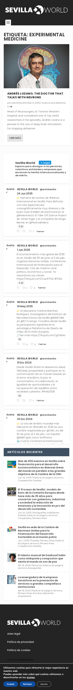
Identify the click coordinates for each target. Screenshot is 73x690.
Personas (37, 565)
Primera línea (39, 518)
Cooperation (25, 518)
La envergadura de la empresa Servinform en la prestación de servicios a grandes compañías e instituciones (39, 582)
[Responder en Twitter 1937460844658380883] (19, 231)
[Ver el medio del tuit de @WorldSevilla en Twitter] (20, 339)
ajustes (31, 677)
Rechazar (27, 684)
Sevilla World (27, 189)
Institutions (53, 512)
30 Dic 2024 (24, 419)
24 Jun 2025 (25, 193)
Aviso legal (13, 633)
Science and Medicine (53, 102)
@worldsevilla (48, 189)
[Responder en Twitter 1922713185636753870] (19, 344)
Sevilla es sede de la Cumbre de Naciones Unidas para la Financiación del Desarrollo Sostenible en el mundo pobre (38, 532)
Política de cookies (18, 650)
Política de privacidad (20, 642)
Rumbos (37, 593)
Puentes (37, 480)
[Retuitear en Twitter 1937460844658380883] (25, 231)
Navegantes (39, 512)
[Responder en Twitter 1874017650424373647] (19, 401)
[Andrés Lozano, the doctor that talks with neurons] (36, 66)
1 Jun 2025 (23, 250)
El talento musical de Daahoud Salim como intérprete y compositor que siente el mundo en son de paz (42, 558)
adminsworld (18, 102)
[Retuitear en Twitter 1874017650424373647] (25, 401)
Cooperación (25, 480)
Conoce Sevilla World (20, 660)
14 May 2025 (25, 306)
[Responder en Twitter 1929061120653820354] (19, 288)
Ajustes (44, 684)
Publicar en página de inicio (48, 477)
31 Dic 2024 (24, 362)
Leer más (15, 138)
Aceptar (11, 684)
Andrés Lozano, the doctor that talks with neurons (35, 95)
